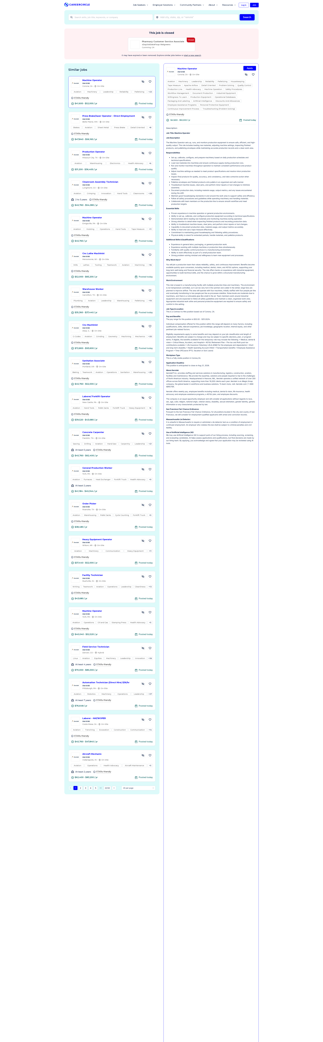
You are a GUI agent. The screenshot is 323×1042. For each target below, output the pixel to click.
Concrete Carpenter (93, 432)
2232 (107, 788)
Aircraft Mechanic (92, 754)
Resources (227, 5)
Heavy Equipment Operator (97, 539)
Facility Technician (92, 575)
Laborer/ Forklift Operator (96, 396)
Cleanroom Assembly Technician (100, 182)
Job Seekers (139, 5)
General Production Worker (97, 468)
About (212, 5)
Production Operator (93, 152)
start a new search (192, 55)
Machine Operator (92, 80)
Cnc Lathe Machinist (93, 253)
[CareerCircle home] (77, 5)
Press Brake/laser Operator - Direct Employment (108, 116)
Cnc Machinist (90, 325)
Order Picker (89, 503)
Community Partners (190, 5)
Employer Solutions (163, 5)
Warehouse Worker (93, 289)
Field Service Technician (95, 647)
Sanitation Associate (93, 361)
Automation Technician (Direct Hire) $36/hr (105, 682)
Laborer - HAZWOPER (94, 718)
